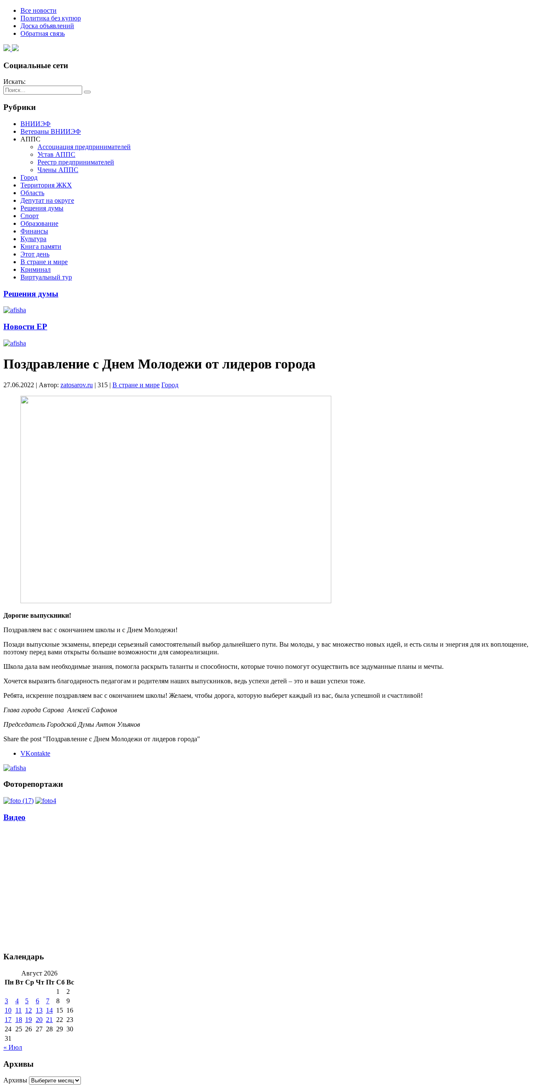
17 (8, 1019)
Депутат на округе (47, 200)
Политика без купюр (50, 18)
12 (28, 1010)
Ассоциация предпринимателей (84, 146)
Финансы (34, 231)
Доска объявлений (47, 25)
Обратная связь (42, 33)
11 (18, 1010)
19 (28, 1019)
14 (49, 1010)
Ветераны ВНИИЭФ (50, 131)
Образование (39, 223)
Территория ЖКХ (46, 185)
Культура (33, 238)
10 (8, 1010)
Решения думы (41, 208)
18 (18, 1019)
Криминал (35, 269)
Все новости (38, 10)
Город (28, 177)
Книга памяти (40, 246)
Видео (14, 817)
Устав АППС (56, 154)
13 (39, 1010)
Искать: (14, 81)
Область (32, 192)
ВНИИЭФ (35, 123)
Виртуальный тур (46, 277)
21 (49, 1019)
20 (39, 1019)
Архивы (15, 1080)
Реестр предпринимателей (75, 162)
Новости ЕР (25, 326)
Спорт (29, 215)
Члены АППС (57, 169)
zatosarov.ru (76, 385)
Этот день (34, 254)
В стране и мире (44, 261)
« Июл (12, 1047)
